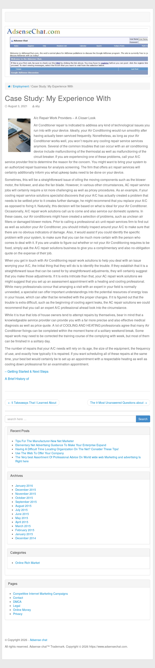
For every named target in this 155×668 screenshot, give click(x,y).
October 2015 (24, 498)
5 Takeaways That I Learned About (32, 403)
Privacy (17, 614)
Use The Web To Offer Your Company (39, 453)
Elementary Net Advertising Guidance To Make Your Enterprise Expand (60, 445)
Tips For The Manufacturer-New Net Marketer (44, 441)
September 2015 (26, 502)
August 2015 (23, 506)
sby (37, 106)
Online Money (22, 610)
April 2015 (21, 522)
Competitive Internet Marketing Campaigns (40, 593)
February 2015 (24, 530)
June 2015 (22, 514)
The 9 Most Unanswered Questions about (118, 403)
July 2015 (21, 510)
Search (143, 419)
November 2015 (25, 494)
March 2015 (23, 526)
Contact (18, 598)
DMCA (17, 602)
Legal (16, 606)
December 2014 (25, 538)
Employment (21, 86)
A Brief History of (17, 378)
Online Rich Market (27, 563)
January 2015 (24, 534)
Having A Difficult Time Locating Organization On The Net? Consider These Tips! (67, 449)
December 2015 (25, 490)
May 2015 (21, 518)
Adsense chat (38, 640)
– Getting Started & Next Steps (26, 371)
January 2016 (24, 485)
